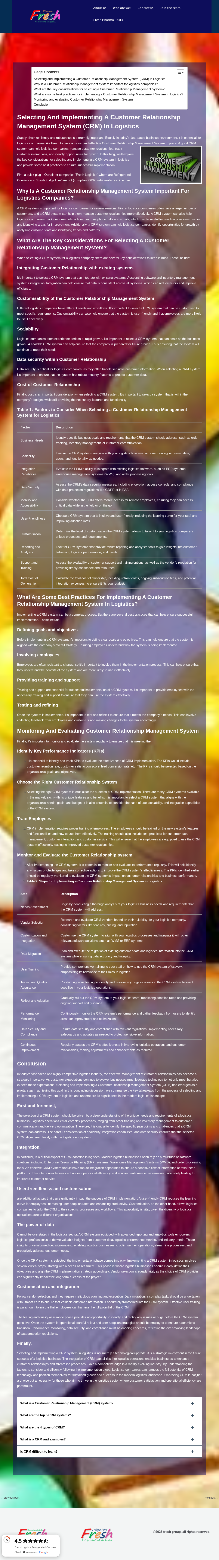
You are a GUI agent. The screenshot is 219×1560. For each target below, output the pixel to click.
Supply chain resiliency (33, 137)
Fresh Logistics (86, 174)
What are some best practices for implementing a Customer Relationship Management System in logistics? (108, 94)
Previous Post (9, 1497)
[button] (109, 1403)
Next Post (212, 1497)
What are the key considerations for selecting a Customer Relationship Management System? (99, 89)
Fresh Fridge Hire (49, 180)
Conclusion (41, 104)
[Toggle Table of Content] (178, 72)
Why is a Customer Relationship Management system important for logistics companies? (96, 84)
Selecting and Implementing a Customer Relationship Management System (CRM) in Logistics (100, 79)
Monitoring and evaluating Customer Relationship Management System (83, 99)
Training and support (31, 690)
